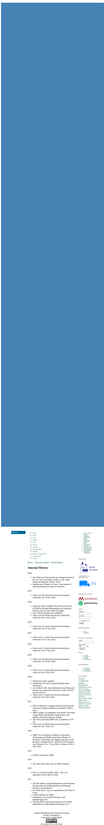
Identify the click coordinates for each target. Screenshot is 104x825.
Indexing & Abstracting (39, 553)
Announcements (37, 549)
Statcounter (45, 824)
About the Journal (41, 562)
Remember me (85, 620)
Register (35, 540)
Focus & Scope (87, 533)
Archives (35, 546)
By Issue (86, 655)
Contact (35, 558)
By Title (86, 658)
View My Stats (56, 824)
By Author (86, 656)
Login (34, 537)
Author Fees (87, 537)
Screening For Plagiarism (87, 544)
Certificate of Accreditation (87, 551)
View (85, 631)
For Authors (87, 669)
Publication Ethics (86, 542)
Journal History (37, 556)
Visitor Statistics (88, 549)
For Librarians (87, 671)
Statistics (35, 551)
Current (35, 544)
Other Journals (87, 659)
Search (34, 542)
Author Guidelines (86, 535)
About (34, 535)
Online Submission (87, 539)
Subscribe (86, 632)
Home (34, 533)
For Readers (87, 668)
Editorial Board (87, 547)
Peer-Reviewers (87, 548)
